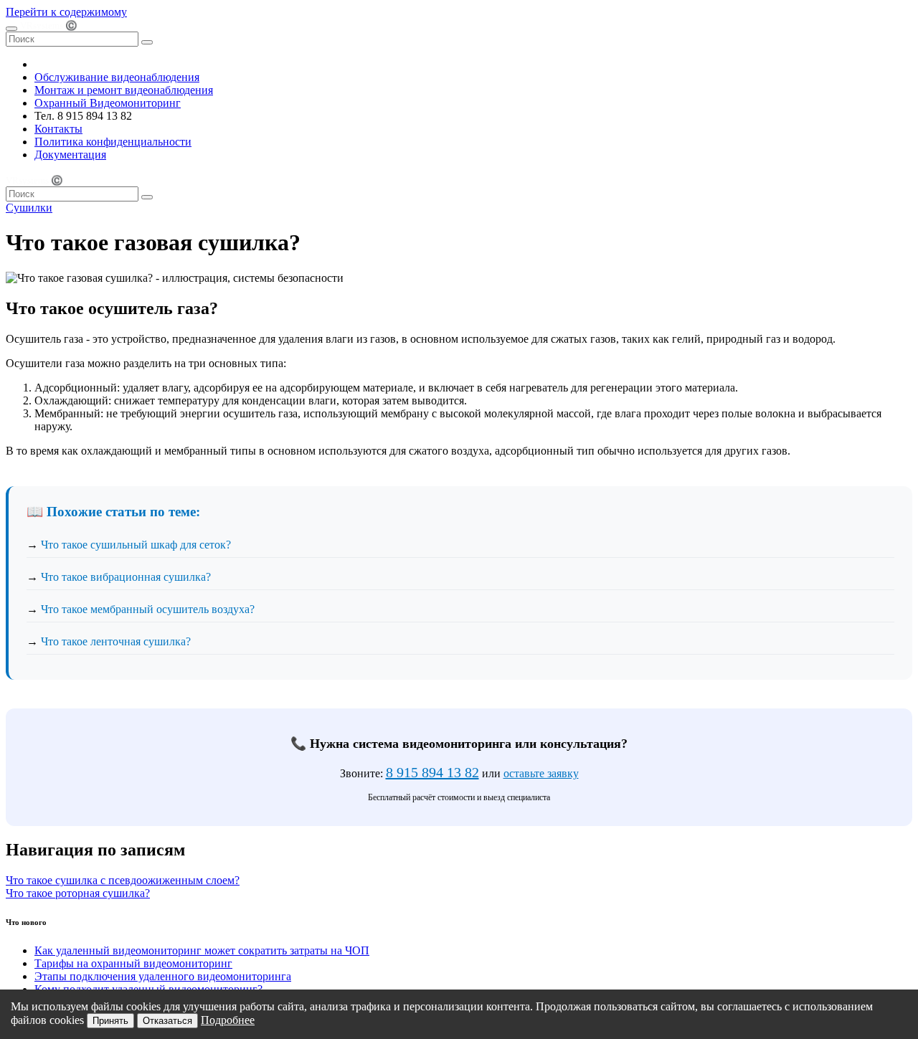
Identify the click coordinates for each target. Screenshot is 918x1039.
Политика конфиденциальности (112, 142)
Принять (110, 1020)
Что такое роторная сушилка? (78, 893)
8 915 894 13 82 (432, 772)
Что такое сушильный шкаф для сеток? (136, 545)
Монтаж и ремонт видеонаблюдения (123, 90)
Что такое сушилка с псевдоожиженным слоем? (123, 880)
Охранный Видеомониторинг (107, 103)
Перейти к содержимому (66, 12)
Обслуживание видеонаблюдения (116, 77)
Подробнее (228, 1020)
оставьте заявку (541, 773)
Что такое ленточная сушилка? (116, 641)
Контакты (58, 129)
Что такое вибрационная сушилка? (126, 577)
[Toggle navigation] (11, 29)
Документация (70, 154)
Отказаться (167, 1020)
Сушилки (29, 207)
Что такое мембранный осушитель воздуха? (148, 609)
